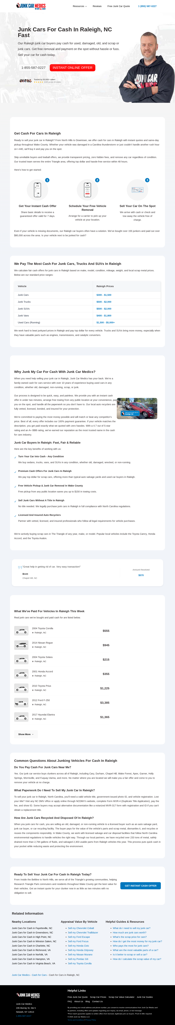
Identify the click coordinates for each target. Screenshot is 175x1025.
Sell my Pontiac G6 (78, 959)
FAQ (70, 1001)
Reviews (97, 6)
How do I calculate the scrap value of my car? (137, 959)
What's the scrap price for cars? (130, 937)
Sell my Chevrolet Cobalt (81, 928)
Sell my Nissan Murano (80, 954)
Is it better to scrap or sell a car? (130, 954)
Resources (78, 6)
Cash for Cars (39, 975)
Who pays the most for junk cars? (131, 945)
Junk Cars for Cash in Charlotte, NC (31, 945)
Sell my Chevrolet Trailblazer (83, 932)
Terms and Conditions (76, 1020)
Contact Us (97, 1001)
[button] (147, 6)
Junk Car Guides (145, 997)
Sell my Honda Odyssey (80, 950)
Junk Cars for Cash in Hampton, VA (31, 959)
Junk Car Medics (21, 975)
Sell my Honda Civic (78, 945)
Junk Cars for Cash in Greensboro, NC (32, 932)
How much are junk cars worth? (129, 932)
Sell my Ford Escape (79, 937)
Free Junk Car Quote (119, 6)
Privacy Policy (91, 1020)
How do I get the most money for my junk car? (137, 941)
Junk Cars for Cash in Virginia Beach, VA (33, 963)
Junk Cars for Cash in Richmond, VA (31, 950)
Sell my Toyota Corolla (80, 963)
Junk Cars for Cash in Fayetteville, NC (32, 928)
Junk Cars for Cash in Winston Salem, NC (34, 941)
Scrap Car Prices (98, 997)
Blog (87, 1001)
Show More (24, 734)
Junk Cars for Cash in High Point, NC (31, 937)
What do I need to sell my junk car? (131, 928)
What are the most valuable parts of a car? (135, 950)
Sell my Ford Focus (78, 941)
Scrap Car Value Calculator (121, 997)
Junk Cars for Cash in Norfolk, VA (30, 954)
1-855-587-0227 (23, 1016)
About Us (78, 1001)
